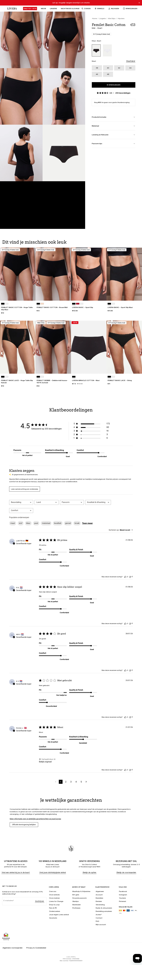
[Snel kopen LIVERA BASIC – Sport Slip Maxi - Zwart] (137, 296)
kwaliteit (57, 523)
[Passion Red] (77, 303)
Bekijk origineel (45, 762)
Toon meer (87, 523)
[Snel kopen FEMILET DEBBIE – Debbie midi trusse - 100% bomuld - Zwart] (66, 369)
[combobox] (21, 502)
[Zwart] (96, 50)
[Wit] (107, 50)
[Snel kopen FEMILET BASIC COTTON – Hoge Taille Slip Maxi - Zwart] (31, 296)
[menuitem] (30, 9)
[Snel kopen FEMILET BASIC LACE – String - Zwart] (137, 369)
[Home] (11, 9)
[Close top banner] (139, 2)
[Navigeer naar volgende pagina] (86, 782)
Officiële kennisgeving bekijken (24, 824)
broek (77, 523)
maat (12, 523)
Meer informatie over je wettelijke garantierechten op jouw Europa (35, 819)
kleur (28, 523)
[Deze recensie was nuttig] (125, 576)
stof (20, 523)
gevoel (68, 523)
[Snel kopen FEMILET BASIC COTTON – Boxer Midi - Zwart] (66, 296)
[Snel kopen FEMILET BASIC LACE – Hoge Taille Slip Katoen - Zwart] (31, 369)
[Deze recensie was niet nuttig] (130, 576)
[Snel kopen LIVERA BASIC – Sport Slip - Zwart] (102, 296)
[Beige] (42, 303)
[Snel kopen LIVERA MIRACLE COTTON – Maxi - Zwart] (102, 369)
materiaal (46, 523)
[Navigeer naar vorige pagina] (55, 782)
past (36, 523)
